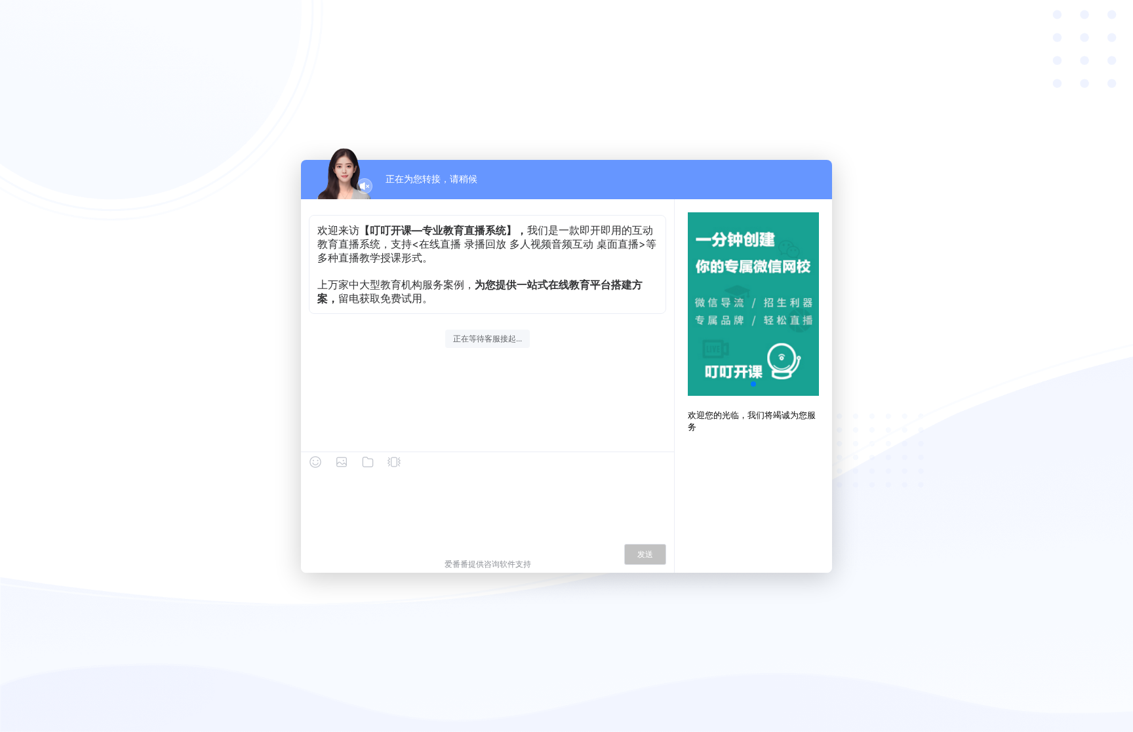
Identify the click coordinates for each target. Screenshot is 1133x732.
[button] (753, 384)
